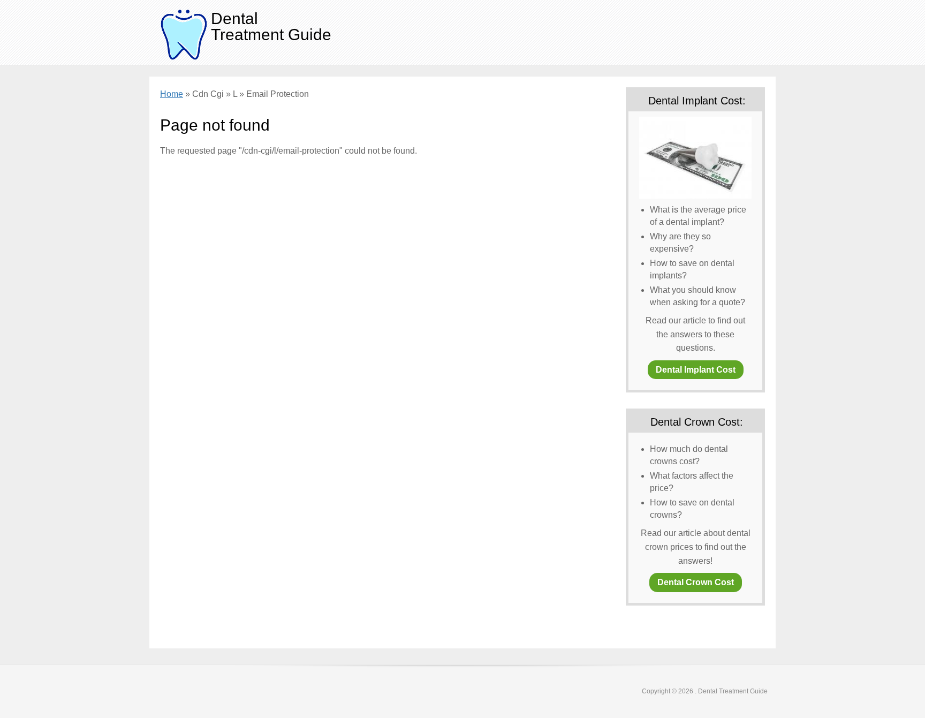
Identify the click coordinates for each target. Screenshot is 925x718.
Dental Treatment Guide (271, 26)
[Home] (184, 34)
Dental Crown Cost (695, 582)
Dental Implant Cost (696, 369)
